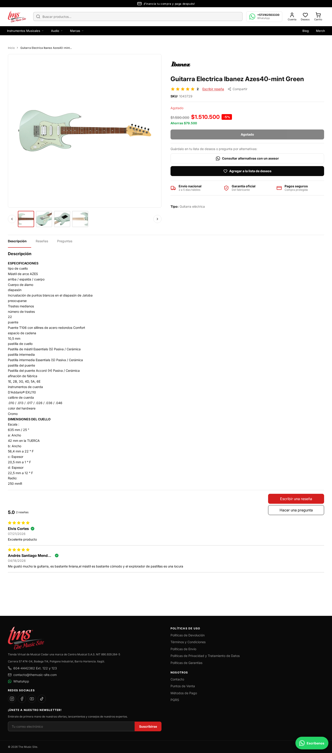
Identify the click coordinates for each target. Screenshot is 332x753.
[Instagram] (12, 699)
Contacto (177, 679)
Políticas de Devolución (188, 635)
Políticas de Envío (183, 649)
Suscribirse (148, 726)
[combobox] (138, 16)
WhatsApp (21, 681)
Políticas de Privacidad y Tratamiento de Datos (205, 656)
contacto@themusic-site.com (35, 675)
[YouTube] (32, 699)
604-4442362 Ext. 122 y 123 (35, 668)
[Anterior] (12, 219)
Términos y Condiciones (188, 642)
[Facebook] (22, 699)
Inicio (11, 47)
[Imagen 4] (80, 219)
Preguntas (64, 241)
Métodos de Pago (184, 693)
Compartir (240, 89)
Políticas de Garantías (186, 663)
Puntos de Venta (183, 686)
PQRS (175, 700)
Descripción (17, 241)
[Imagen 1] (26, 219)
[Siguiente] (157, 219)
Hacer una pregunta (296, 510)
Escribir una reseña (296, 499)
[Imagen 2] (44, 219)
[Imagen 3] (62, 219)
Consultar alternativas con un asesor (250, 158)
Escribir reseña (213, 89)
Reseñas (42, 241)
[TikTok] (42, 699)
